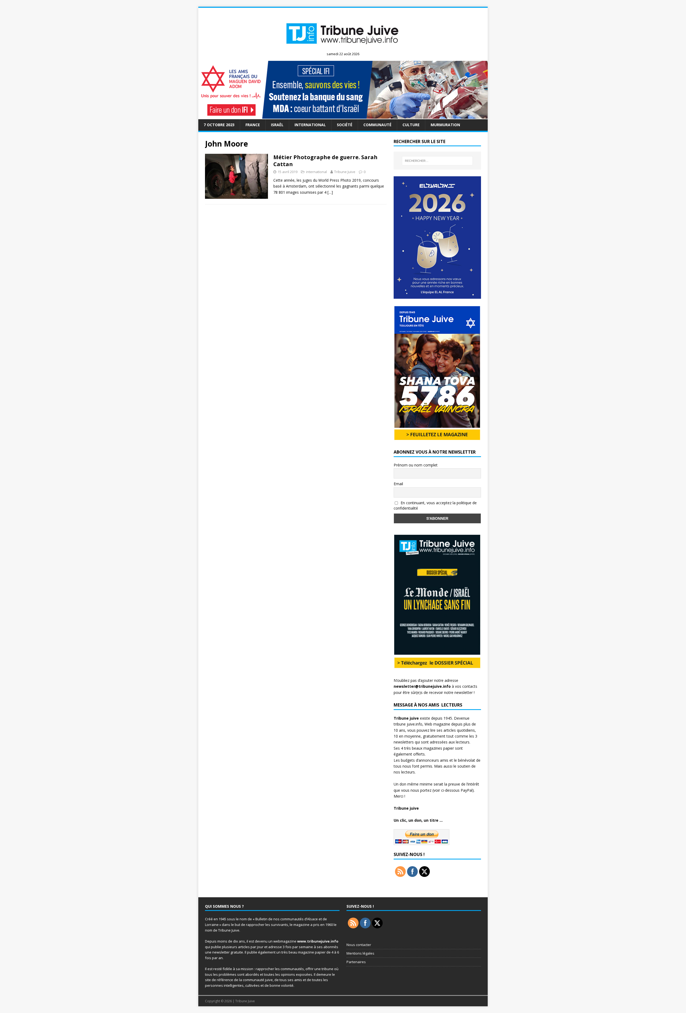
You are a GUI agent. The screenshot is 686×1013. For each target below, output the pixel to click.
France (252, 124)
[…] (330, 192)
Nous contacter (358, 944)
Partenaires (356, 961)
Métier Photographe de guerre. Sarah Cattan (325, 161)
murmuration (445, 124)
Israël (277, 124)
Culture (411, 124)
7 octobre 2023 (219, 124)
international (310, 124)
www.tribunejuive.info (317, 941)
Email (398, 483)
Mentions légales (360, 953)
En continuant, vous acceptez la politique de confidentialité (435, 505)
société (344, 124)
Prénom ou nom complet (416, 465)
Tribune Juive (344, 171)
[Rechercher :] (437, 160)
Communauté (377, 124)
